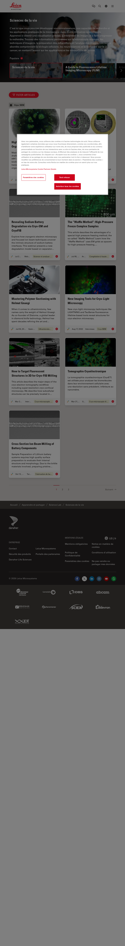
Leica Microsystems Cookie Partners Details (38, 169)
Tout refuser (64, 177)
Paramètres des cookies (33, 177)
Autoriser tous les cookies (67, 186)
